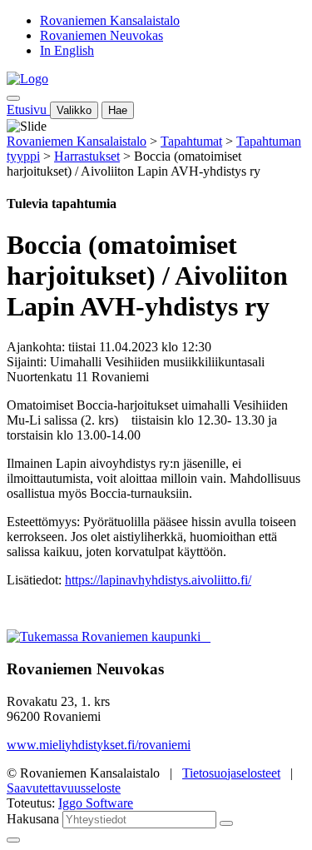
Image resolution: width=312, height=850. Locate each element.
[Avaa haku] (13, 98)
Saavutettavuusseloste (64, 788)
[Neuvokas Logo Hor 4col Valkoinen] (208, 636)
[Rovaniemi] (105, 636)
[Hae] (226, 823)
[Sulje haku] (13, 840)
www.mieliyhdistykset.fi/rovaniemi (99, 745)
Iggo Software (95, 803)
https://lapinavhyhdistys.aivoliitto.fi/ (158, 580)
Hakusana (33, 819)
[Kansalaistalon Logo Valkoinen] (205, 636)
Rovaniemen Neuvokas (101, 35)
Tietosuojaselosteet (231, 773)
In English (67, 50)
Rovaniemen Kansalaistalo (110, 20)
